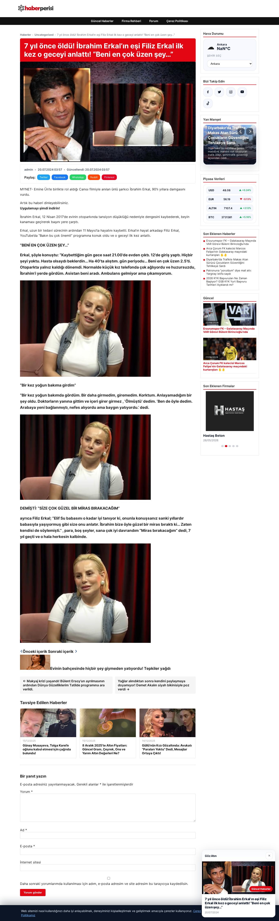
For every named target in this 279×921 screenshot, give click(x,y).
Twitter (44, 177)
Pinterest (109, 177)
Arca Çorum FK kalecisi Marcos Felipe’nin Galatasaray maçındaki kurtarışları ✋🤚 (226, 252)
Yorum (26, 792)
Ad (23, 830)
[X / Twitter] (219, 92)
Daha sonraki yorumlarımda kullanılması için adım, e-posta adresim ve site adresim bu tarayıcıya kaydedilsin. (104, 884)
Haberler (25, 34)
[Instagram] (230, 92)
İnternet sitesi (30, 862)
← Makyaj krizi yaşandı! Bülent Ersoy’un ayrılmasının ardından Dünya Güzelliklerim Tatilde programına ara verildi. (64, 685)
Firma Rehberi (131, 21)
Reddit (94, 177)
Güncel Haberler (102, 21)
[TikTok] (208, 103)
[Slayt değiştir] (222, 446)
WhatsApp (78, 177)
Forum (153, 21)
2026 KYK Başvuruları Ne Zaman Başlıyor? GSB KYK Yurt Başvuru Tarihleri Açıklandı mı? (226, 281)
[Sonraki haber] (249, 131)
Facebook (60, 177)
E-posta (27, 846)
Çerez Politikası (177, 21)
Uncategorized (44, 34)
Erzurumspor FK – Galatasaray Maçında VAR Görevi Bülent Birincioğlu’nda (231, 242)
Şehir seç (214, 55)
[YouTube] (242, 92)
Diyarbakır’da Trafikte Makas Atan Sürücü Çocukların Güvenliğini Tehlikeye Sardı (227, 263)
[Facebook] (208, 92)
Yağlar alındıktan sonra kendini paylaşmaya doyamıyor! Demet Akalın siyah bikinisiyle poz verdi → (153, 685)
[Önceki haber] (241, 131)
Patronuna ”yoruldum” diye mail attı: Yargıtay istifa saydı (229, 272)
